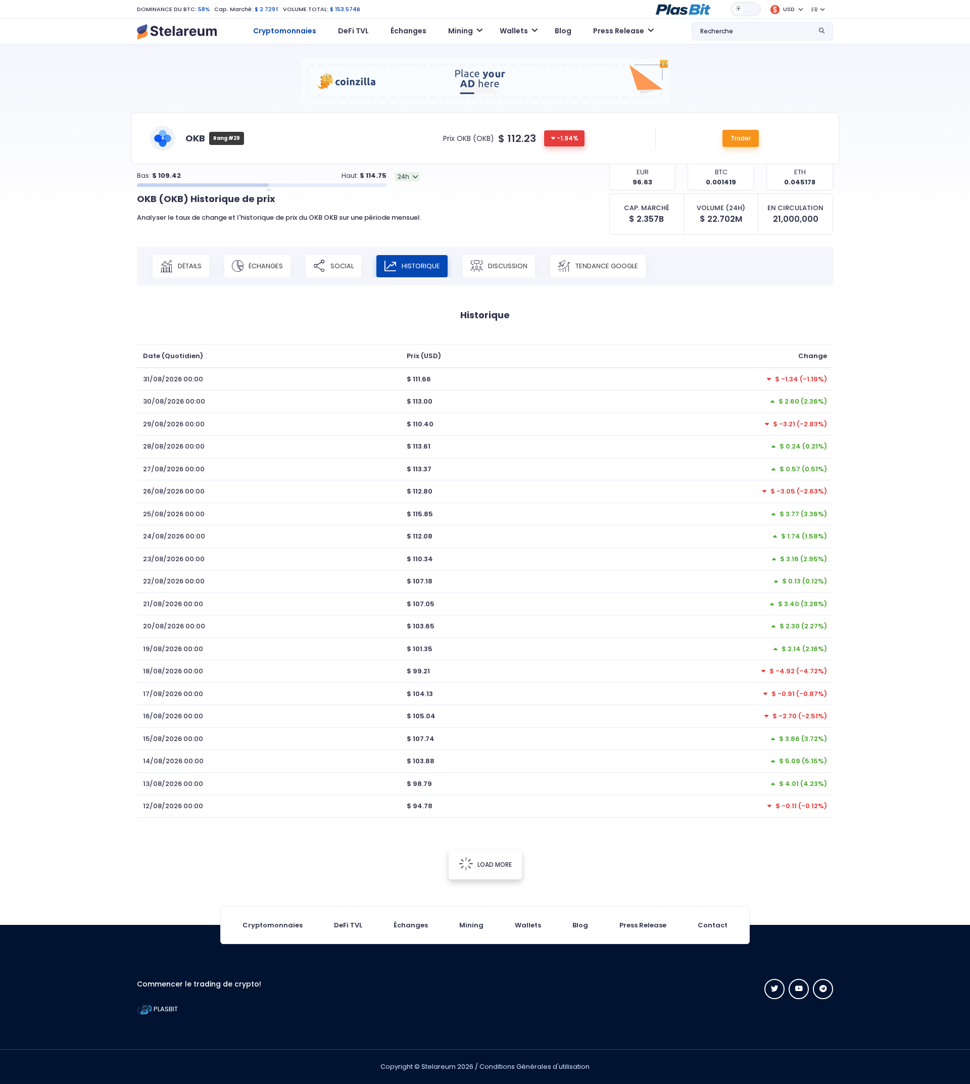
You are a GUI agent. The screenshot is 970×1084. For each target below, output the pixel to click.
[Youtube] (799, 989)
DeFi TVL (353, 31)
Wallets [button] (514, 31)
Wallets (528, 925)
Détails (189, 265)
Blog (563, 31)
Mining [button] (460, 31)
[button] (683, 9)
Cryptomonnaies (284, 31)
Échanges (408, 31)
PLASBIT (165, 1009)
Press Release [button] (618, 31)
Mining (471, 925)
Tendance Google (606, 265)
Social (341, 265)
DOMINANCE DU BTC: (167, 9)
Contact (713, 925)
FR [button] (814, 10)
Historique (420, 265)
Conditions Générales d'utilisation (534, 1066)
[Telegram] (823, 989)
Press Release (642, 925)
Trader (741, 138)
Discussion (507, 265)
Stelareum (438, 1066)
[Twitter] (774, 989)
